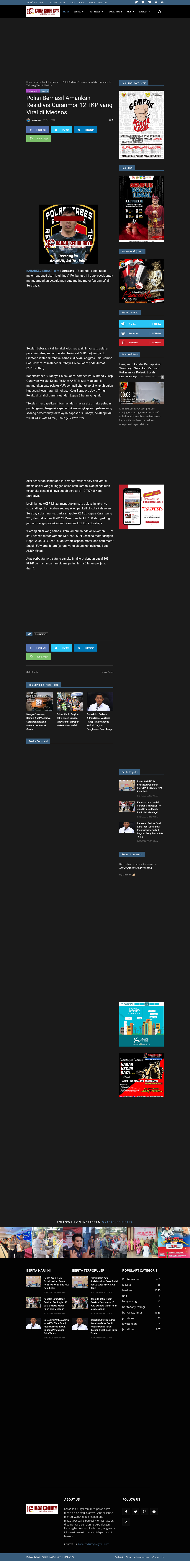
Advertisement (141, 1557)
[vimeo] (142, 2)
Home (66, 11)
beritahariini (33, 91)
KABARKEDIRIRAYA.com (42, 271)
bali (124, 1296)
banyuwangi (129, 1301)
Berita (77, 11)
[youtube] (156, 2)
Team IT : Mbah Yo (64, 1556)
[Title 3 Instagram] (79, 1243)
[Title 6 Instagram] (174, 1243)
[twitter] (136, 2)
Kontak (72, 2)
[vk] (149, 2)
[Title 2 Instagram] (47, 1243)
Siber (62, 2)
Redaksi (53, 2)
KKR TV (130, 11)
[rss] (126, 1522)
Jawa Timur (115, 11)
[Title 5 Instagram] (142, 1243)
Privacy (92, 2)
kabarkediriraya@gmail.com (93, 1544)
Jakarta (126, 1284)
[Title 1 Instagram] (16, 1243)
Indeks (82, 2)
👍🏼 (133, 874)
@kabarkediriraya (117, 1222)
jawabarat (128, 1318)
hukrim (45, 91)
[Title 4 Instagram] (111, 1243)
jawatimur (128, 1329)
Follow (156, 324)
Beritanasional (131, 1279)
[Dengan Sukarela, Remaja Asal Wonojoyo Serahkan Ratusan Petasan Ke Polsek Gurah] (39, 701)
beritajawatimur (132, 1312)
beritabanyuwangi (133, 1307)
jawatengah (129, 1323)
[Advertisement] (95, 49)
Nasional (127, 1290)
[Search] (159, 11)
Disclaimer (103, 2)
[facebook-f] (126, 1511)
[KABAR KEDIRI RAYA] (44, 11)
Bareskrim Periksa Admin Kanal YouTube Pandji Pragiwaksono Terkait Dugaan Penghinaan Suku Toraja (99, 722)
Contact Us (158, 1557)
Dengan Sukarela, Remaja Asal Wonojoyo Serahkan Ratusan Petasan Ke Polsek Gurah (38, 722)
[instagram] (144, 1511)
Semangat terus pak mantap (135, 867)
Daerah (143, 11)
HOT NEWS (94, 11)
